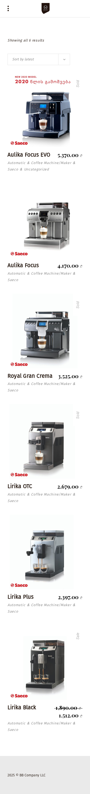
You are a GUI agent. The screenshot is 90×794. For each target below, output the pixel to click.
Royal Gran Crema (30, 376)
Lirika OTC (20, 486)
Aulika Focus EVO (29, 154)
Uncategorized (36, 169)
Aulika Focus (23, 265)
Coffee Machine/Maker (51, 163)
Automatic (16, 163)
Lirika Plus (21, 596)
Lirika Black (22, 707)
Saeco (13, 169)
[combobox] (39, 59)
